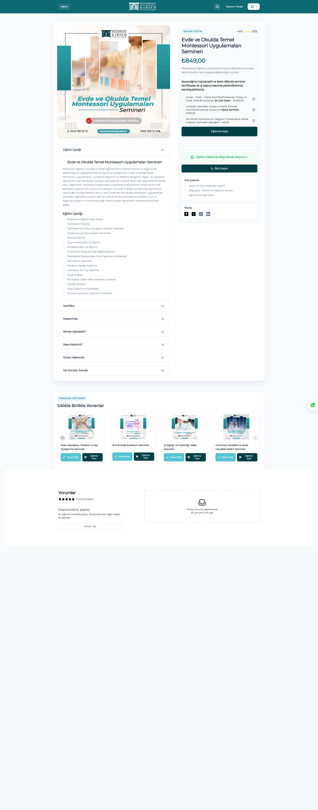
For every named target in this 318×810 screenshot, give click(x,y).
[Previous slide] (62, 438)
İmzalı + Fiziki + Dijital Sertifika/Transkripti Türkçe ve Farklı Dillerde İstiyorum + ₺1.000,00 (216, 99)
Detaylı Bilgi (73, 457)
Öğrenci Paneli (234, 6)
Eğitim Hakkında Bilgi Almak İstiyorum (221, 157)
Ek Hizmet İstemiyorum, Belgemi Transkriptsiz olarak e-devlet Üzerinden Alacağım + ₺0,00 (217, 121)
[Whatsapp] (312, 405)
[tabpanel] (113, 227)
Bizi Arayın (221, 168)
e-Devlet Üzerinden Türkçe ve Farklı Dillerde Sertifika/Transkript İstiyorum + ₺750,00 (213, 110)
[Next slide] (255, 438)
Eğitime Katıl (219, 131)
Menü (64, 6)
